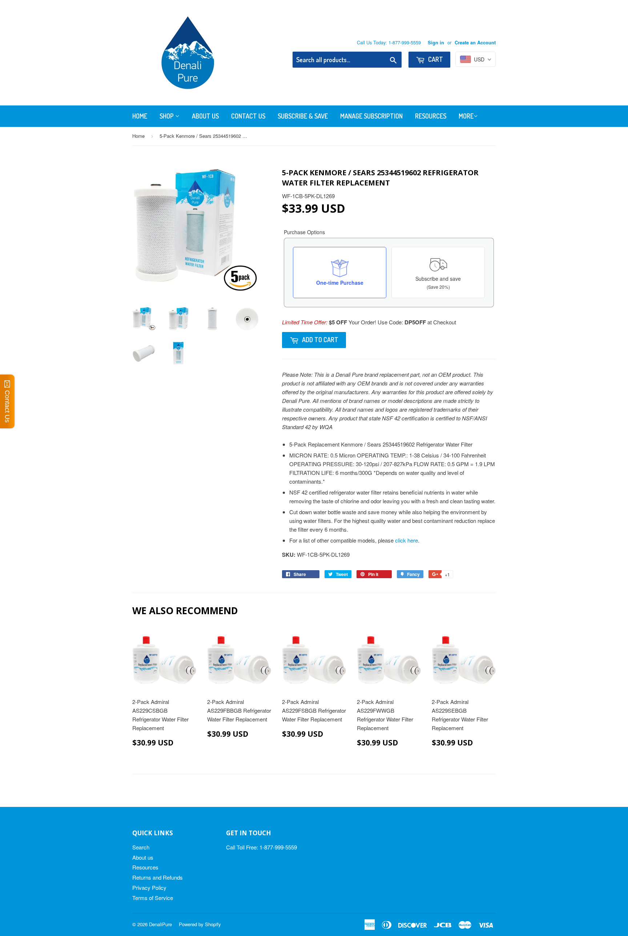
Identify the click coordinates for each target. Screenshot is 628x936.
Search (140, 847)
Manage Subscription (371, 116)
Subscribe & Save (303, 116)
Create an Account (475, 42)
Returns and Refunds (157, 877)
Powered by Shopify (200, 924)
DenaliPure (160, 924)
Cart (435, 59)
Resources (430, 116)
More (466, 116)
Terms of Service (152, 897)
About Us (205, 116)
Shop (167, 116)
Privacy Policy (149, 887)
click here (406, 540)
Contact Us (248, 116)
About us (142, 857)
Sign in (436, 42)
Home (139, 116)
